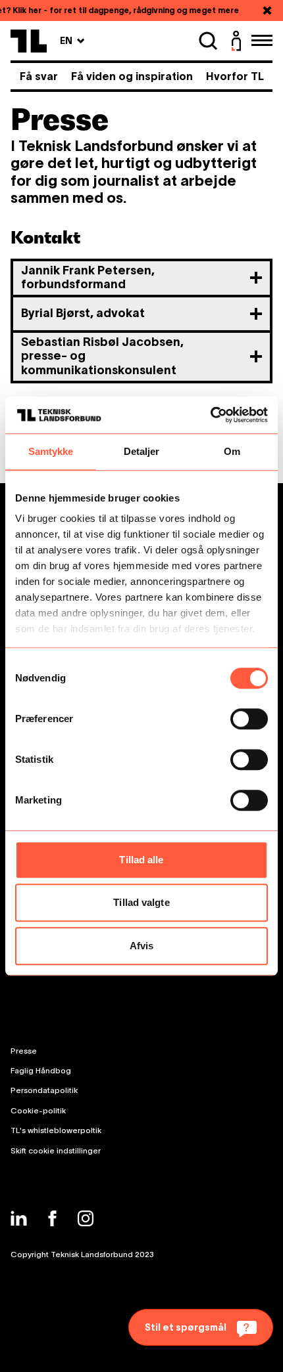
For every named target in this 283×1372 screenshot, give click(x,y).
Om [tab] (232, 451)
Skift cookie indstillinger (56, 1150)
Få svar (39, 76)
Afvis (142, 945)
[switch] (249, 718)
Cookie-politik (38, 1110)
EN (72, 40)
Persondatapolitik (44, 1090)
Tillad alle (141, 859)
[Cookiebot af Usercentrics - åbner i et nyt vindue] (210, 414)
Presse (24, 1050)
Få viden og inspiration (132, 76)
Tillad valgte (141, 902)
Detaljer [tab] (142, 451)
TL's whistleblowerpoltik (56, 1130)
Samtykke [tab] (51, 451)
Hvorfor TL (235, 76)
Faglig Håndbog (41, 1070)
